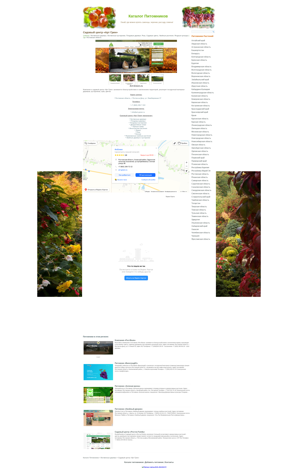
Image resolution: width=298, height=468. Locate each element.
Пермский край (198, 158)
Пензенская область (200, 154)
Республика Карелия (200, 167)
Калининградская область (202, 93)
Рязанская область (199, 177)
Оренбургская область (201, 148)
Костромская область (200, 106)
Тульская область (199, 213)
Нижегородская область (201, 135)
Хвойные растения (166, 36)
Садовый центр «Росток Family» (130, 432)
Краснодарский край (200, 109)
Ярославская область (200, 239)
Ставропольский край (200, 197)
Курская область (198, 122)
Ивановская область (200, 83)
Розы (144, 36)
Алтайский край (198, 41)
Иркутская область (199, 86)
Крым (193, 115)
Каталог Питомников (148, 16)
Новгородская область (201, 138)
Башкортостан (197, 50)
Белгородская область (201, 57)
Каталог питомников (134, 462)
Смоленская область (200, 194)
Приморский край (199, 161)
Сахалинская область (200, 187)
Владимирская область (201, 67)
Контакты (169, 462)
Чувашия (195, 236)
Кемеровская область (200, 99)
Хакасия (195, 229)
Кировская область (199, 102)
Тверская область (199, 207)
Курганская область (199, 119)
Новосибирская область (201, 141)
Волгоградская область (201, 70)
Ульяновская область (200, 223)
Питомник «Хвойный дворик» (129, 409)
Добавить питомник (154, 462)
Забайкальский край (200, 80)
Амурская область (199, 44)
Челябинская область (200, 233)
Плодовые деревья (133, 36)
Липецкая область (199, 128)
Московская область (200, 132)
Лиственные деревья (98, 36)
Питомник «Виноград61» (126, 363)
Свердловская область (201, 190)
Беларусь (195, 54)
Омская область (198, 145)
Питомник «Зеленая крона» (127, 386)
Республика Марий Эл (200, 171)
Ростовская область (93, 37)
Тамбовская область (200, 200)
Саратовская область (200, 184)
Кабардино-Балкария (200, 89)
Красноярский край (199, 112)
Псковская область (199, 164)
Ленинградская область (201, 125)
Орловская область (199, 151)
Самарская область (199, 181)
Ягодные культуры (181, 36)
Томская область (198, 210)
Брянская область (199, 60)
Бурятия (195, 63)
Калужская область (199, 96)
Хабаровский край (199, 226)
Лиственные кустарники (116, 36)
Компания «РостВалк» (125, 340)
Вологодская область (200, 73)
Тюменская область (199, 216)
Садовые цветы (152, 36)
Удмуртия (195, 220)
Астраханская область (201, 47)
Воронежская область (200, 76)
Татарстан (195, 203)
